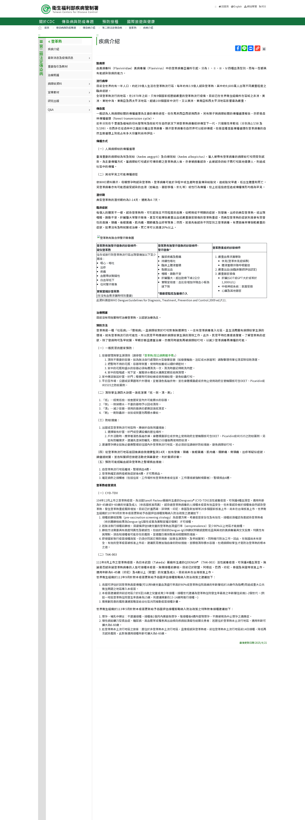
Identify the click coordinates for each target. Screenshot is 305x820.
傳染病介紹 (89, 27)
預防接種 (110, 21)
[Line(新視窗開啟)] (244, 48)
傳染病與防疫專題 (78, 21)
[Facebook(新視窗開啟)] (238, 48)
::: (39, 35)
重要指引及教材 (58, 66)
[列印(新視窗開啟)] (250, 48)
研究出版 (53, 101)
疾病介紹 (148, 27)
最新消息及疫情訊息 (60, 58)
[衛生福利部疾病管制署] (70, 8)
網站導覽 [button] (252, 6)
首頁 (46, 27)
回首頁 (225, 6)
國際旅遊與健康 (141, 21)
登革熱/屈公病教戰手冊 (159, 355)
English (238, 6)
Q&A (50, 109)
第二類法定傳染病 (112, 27)
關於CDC (47, 21)
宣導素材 (53, 92)
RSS (263, 6)
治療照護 (53, 75)
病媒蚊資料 (55, 83)
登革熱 (132, 27)
